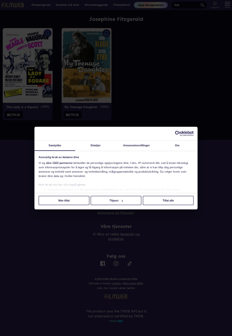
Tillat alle (168, 200)
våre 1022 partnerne (59, 162)
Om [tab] (177, 145)
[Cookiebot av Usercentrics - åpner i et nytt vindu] (178, 133)
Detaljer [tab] (96, 145)
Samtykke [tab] (55, 145)
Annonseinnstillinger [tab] (136, 145)
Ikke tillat (64, 200)
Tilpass (114, 200)
